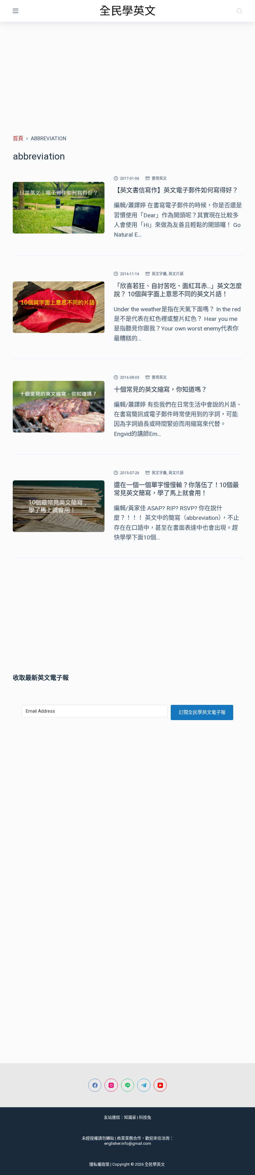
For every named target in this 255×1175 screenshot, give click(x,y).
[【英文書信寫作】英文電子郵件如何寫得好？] (58, 208)
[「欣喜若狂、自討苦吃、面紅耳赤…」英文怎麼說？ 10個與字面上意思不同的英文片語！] (58, 307)
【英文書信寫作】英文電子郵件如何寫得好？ (176, 190)
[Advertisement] (127, 68)
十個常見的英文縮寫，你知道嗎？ (160, 389)
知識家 (130, 1117)
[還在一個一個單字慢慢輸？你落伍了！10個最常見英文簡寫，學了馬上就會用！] (58, 506)
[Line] (127, 1085)
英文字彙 (159, 274)
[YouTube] (160, 1085)
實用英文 (159, 178)
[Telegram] (144, 1085)
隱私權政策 (99, 1164)
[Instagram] (111, 1085)
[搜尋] (239, 11)
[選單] (15, 11)
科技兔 (145, 1117)
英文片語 (176, 274)
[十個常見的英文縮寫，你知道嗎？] (58, 407)
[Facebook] (95, 1085)
